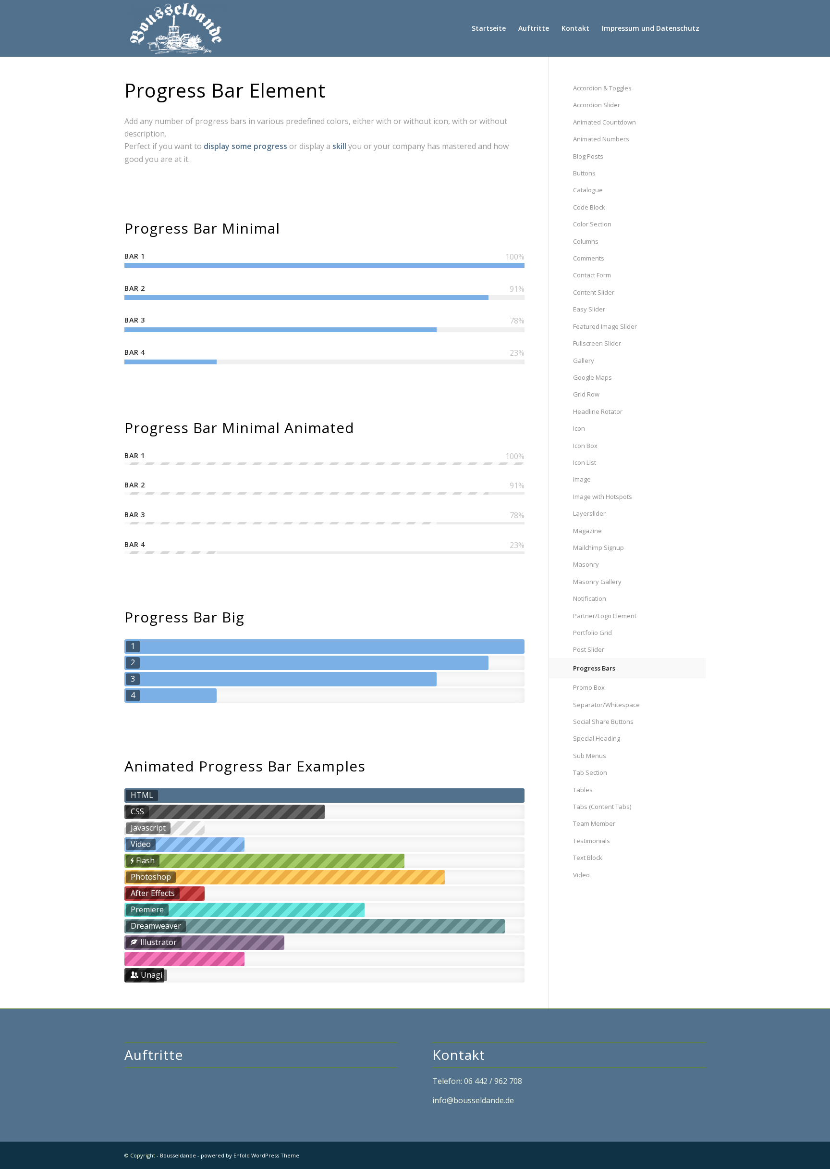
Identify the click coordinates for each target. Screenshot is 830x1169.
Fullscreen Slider (597, 343)
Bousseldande (178, 1155)
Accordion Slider (596, 104)
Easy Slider (589, 309)
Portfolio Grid (592, 632)
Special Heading (596, 738)
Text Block (587, 857)
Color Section (592, 224)
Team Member (594, 823)
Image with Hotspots (602, 496)
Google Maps (592, 377)
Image (582, 479)
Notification (589, 598)
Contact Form (592, 275)
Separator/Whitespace (606, 704)
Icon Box (585, 445)
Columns (585, 241)
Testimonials (591, 840)
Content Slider (593, 292)
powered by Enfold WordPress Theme (250, 1155)
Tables (583, 789)
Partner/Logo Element (604, 615)
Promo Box (589, 687)
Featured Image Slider (605, 326)
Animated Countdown (604, 122)
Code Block (589, 207)
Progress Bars (594, 668)
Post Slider (588, 649)
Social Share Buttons (603, 721)
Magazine (587, 530)
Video (581, 875)
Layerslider (589, 513)
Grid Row (586, 394)
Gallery (583, 360)
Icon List (584, 462)
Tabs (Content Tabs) (602, 806)
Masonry (586, 564)
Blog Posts (588, 156)
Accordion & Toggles (602, 88)
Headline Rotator (597, 411)
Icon (579, 428)
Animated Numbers (601, 139)
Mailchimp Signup (598, 547)
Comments (588, 258)
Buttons (584, 173)
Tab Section (590, 772)
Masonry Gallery (597, 581)
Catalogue (588, 190)
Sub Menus (589, 755)
